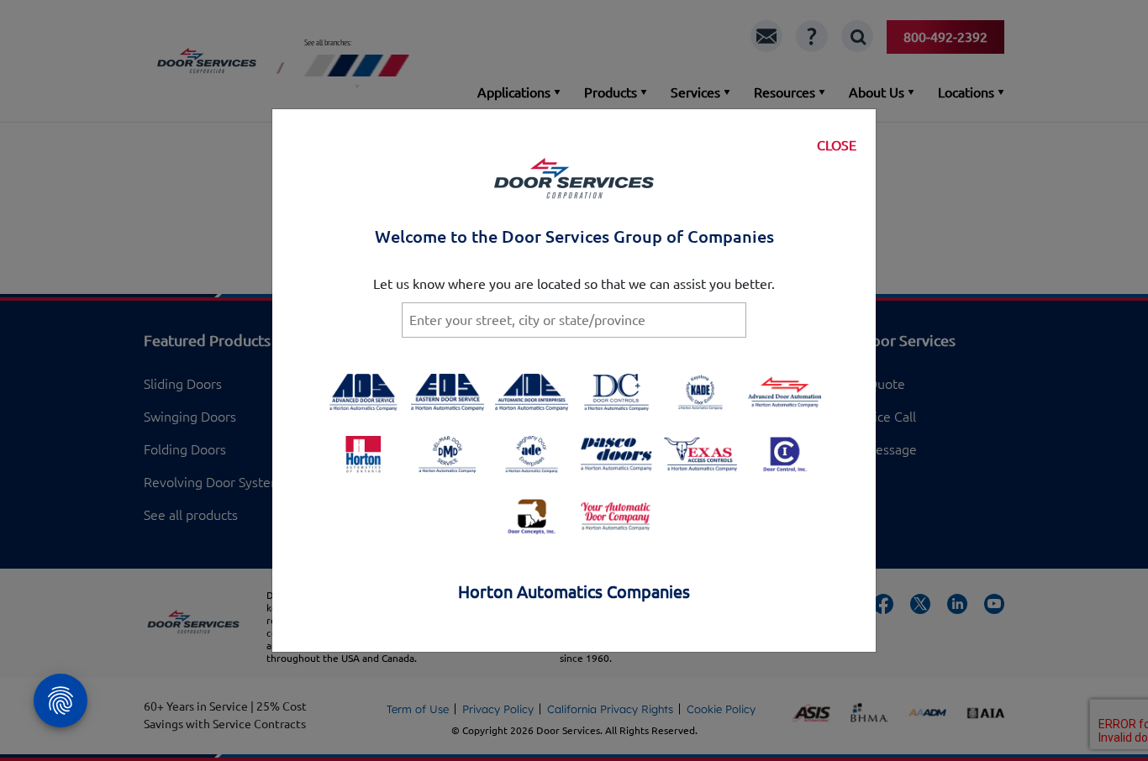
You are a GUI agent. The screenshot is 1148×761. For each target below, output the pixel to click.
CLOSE (836, 145)
